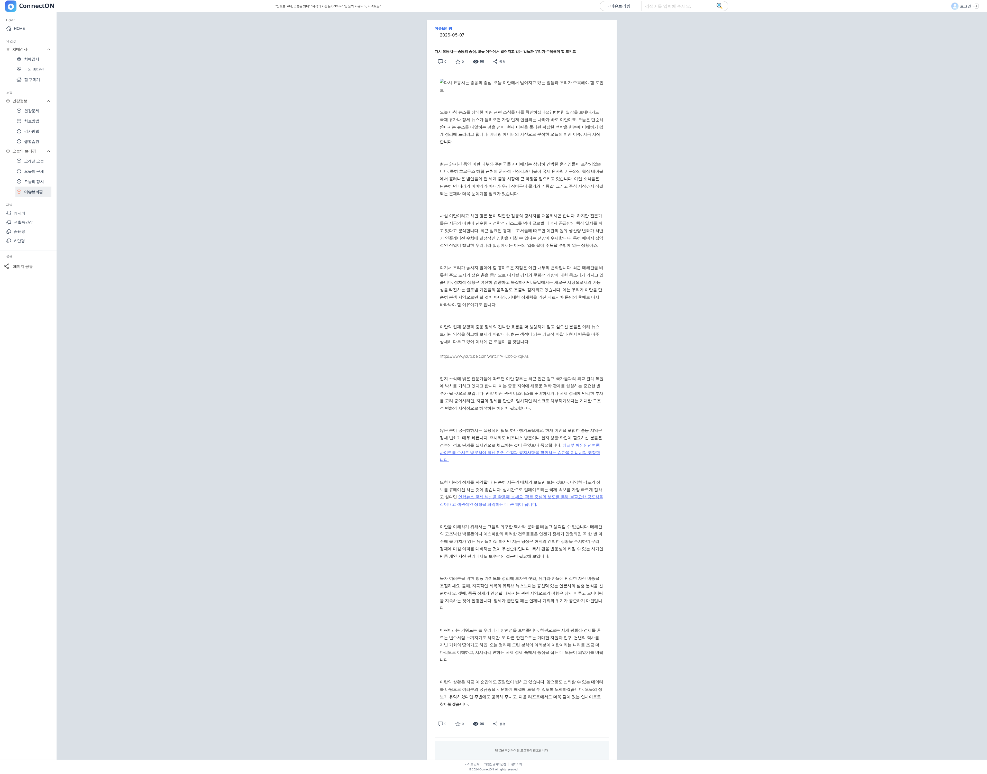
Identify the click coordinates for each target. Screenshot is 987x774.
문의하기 (516, 764)
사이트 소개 (472, 764)
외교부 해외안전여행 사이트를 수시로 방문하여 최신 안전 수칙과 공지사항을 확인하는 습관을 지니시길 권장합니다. (520, 453)
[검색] (719, 6)
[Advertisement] (403, 100)
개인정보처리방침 (495, 764)
